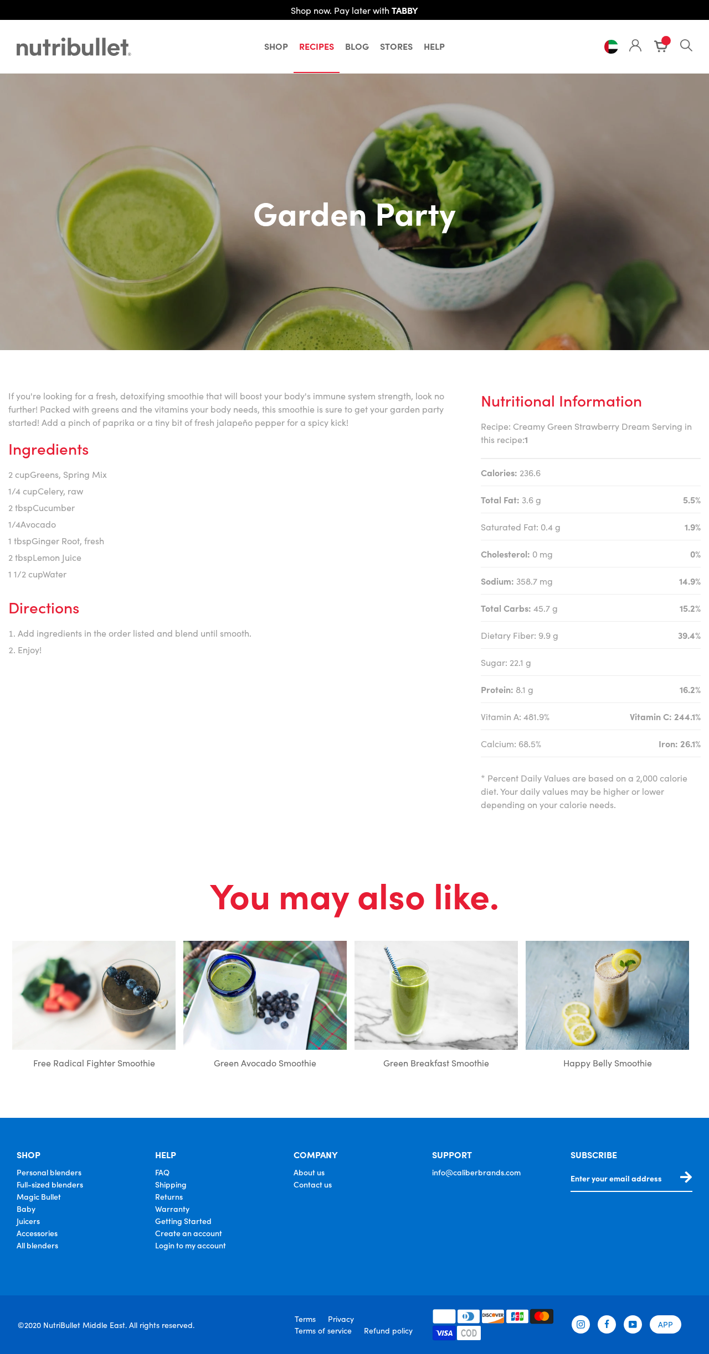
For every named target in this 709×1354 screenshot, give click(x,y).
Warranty (172, 1208)
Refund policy (388, 1330)
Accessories (37, 1232)
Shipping (171, 1184)
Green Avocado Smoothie (265, 1062)
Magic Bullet (39, 1196)
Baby (26, 1208)
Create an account (188, 1232)
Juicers (28, 1220)
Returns (169, 1196)
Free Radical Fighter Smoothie (94, 1062)
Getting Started (183, 1220)
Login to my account (190, 1245)
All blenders (37, 1245)
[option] (93, 1007)
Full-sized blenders (50, 1184)
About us (309, 1172)
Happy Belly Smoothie (607, 1062)
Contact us (313, 1184)
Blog (357, 46)
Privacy (341, 1318)
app (665, 1324)
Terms (305, 1318)
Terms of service (323, 1330)
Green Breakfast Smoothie (436, 1062)
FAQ (162, 1172)
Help (434, 46)
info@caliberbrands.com (476, 1172)
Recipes (316, 46)
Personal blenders (49, 1172)
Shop (276, 46)
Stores (396, 46)
